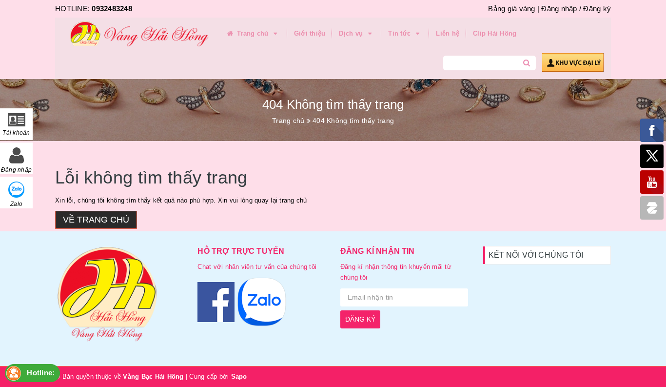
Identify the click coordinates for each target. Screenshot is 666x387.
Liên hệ (447, 33)
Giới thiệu (310, 33)
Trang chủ (253, 33)
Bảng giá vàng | (513, 8)
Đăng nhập (559, 8)
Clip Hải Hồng (494, 33)
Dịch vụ (352, 33)
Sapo (239, 376)
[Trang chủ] (135, 34)
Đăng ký (597, 8)
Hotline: (41, 372)
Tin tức (400, 33)
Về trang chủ (96, 219)
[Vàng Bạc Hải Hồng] (119, 298)
